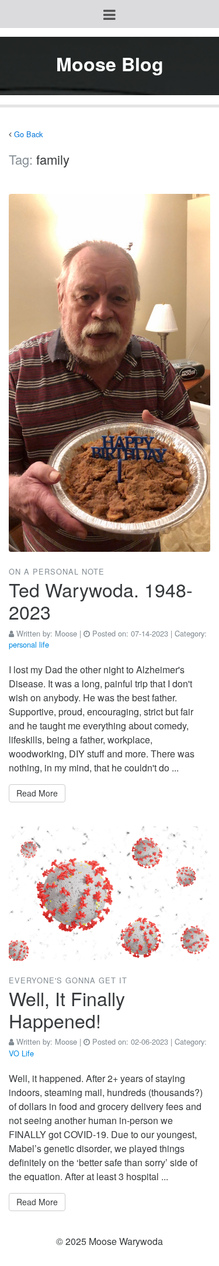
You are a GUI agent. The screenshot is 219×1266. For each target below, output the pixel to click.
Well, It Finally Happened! (67, 1009)
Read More (37, 793)
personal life (29, 644)
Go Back (28, 134)
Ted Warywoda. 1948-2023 (101, 600)
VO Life (21, 1053)
